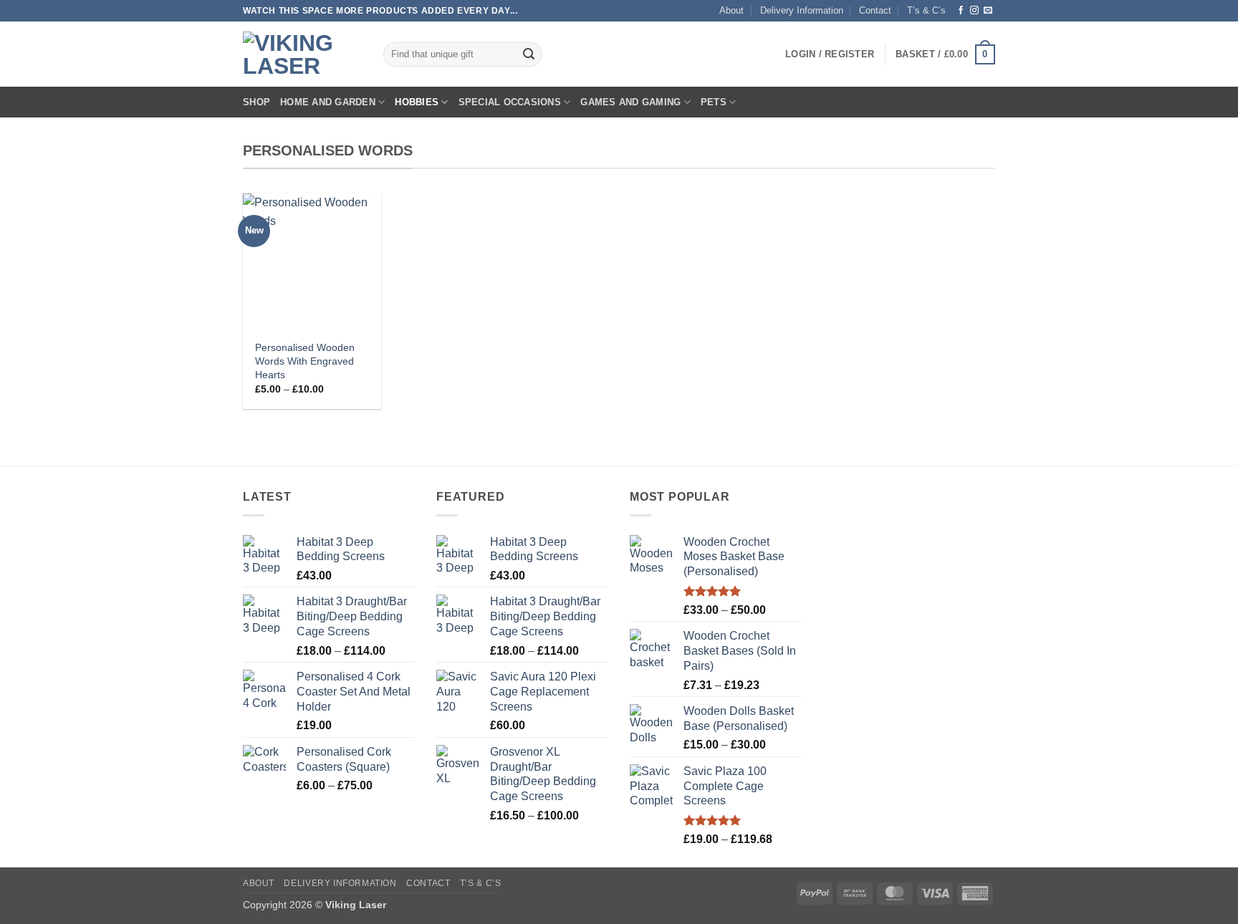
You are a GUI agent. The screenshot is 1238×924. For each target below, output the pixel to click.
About (731, 10)
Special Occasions (510, 102)
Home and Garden (327, 102)
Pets (713, 102)
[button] (829, 54)
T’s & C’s (926, 10)
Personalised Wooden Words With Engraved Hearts (305, 361)
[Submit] (529, 54)
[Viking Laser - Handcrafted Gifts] (302, 54)
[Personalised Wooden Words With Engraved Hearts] (312, 262)
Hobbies (416, 102)
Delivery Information (801, 10)
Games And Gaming (630, 102)
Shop (256, 102)
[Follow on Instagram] (974, 11)
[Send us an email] (988, 11)
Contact (875, 10)
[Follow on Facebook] (960, 11)
